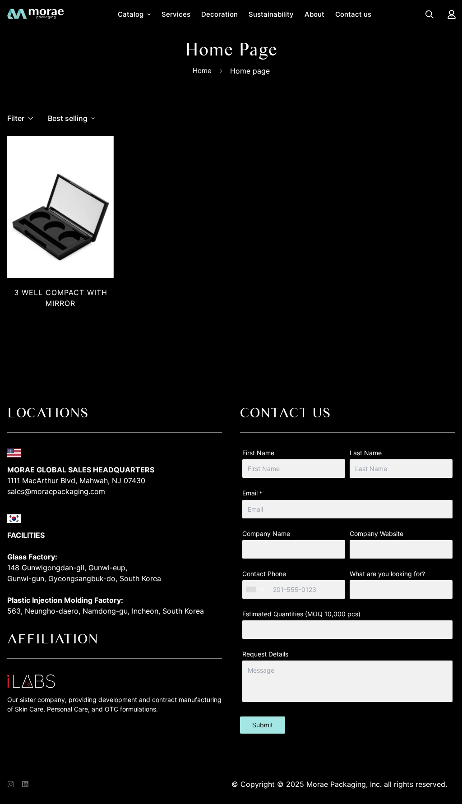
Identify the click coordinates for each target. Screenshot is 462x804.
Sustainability (271, 14)
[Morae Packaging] (35, 14)
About (314, 14)
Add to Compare (66, 316)
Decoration (219, 14)
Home (202, 70)
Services (176, 14)
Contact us (353, 14)
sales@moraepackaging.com (56, 491)
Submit (262, 725)
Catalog (130, 14)
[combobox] (257, 589)
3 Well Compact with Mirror (60, 298)
